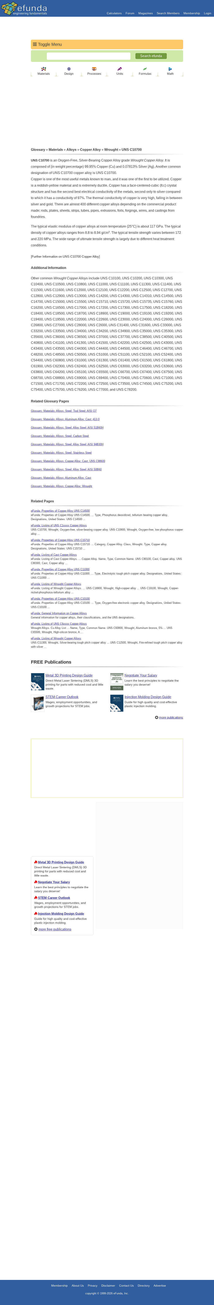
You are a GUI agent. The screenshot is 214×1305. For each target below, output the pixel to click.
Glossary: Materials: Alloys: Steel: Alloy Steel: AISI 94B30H (67, 444)
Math (170, 73)
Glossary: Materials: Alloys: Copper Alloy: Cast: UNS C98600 (68, 461)
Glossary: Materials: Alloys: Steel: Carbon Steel (60, 436)
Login (207, 13)
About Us (78, 1285)
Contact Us (126, 1285)
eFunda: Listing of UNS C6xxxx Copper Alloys (59, 623)
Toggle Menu (49, 44)
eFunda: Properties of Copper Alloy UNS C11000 (60, 569)
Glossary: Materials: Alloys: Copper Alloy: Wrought (61, 486)
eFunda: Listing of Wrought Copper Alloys (56, 584)
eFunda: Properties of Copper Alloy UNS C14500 (60, 510)
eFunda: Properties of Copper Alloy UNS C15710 (60, 540)
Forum (130, 13)
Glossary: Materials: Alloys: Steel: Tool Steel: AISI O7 (64, 410)
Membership (191, 13)
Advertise (160, 1285)
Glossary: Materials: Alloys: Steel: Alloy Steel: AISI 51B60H (67, 427)
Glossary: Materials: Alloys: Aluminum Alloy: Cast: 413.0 (65, 419)
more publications (171, 717)
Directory (144, 1285)
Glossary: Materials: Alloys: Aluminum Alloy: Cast (61, 477)
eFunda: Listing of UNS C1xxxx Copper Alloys (59, 525)
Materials (44, 73)
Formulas (145, 73)
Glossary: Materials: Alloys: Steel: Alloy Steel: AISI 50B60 (66, 469)
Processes (94, 73)
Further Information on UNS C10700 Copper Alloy (65, 256)
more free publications (54, 929)
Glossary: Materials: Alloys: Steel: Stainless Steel (61, 452)
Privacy (92, 1285)
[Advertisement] (62, 1089)
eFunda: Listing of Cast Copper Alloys (54, 554)
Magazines (145, 13)
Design (69, 73)
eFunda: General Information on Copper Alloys (59, 613)
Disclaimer (108, 1285)
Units (119, 73)
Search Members (168, 13)
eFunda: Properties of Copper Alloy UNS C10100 (60, 598)
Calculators (114, 13)
